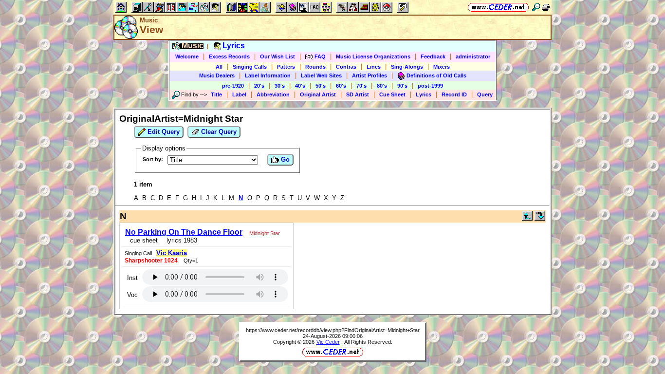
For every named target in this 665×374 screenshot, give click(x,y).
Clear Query (218, 131)
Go (284, 159)
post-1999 (430, 86)
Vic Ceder (328, 342)
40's (300, 86)
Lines (374, 67)
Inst (132, 277)
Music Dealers (217, 75)
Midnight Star (264, 233)
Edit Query (163, 131)
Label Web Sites (321, 75)
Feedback (433, 56)
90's (402, 86)
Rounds (315, 67)
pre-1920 (233, 86)
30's (280, 86)
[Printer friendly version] (546, 7)
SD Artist (357, 94)
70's (361, 86)
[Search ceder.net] (536, 7)
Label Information (268, 75)
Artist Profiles (369, 75)
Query (485, 94)
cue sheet (144, 240)
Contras (346, 67)
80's (382, 86)
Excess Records (229, 56)
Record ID (454, 94)
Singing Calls (250, 67)
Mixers (441, 67)
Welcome (187, 56)
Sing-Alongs (407, 67)
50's (320, 86)
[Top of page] (527, 218)
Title (216, 94)
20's (259, 86)
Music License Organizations (373, 56)
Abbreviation (273, 94)
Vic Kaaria (171, 253)
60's (341, 86)
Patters (286, 67)
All (219, 67)
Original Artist (318, 94)
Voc (132, 295)
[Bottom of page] (540, 218)
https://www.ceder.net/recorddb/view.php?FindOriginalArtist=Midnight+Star (333, 330)
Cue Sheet (392, 94)
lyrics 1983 (180, 240)
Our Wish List (277, 56)
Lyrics (423, 94)
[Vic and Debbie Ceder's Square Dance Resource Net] (498, 7)
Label (239, 94)
